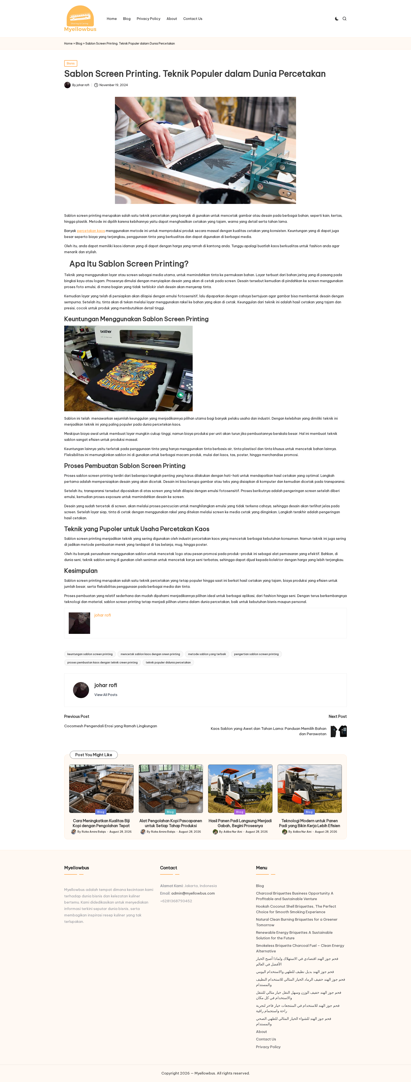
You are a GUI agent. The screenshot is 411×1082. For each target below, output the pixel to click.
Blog (79, 43)
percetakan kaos (91, 231)
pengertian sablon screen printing (256, 654)
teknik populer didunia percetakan (168, 662)
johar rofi (105, 685)
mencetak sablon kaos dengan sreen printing (150, 654)
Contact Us (266, 1039)
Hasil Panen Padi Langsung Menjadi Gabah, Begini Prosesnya (240, 823)
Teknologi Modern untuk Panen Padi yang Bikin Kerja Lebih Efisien (309, 823)
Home (68, 43)
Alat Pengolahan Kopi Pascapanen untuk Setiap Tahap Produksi (170, 823)
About (261, 1031)
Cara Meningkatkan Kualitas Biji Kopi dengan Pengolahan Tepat (101, 823)
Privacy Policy (268, 1047)
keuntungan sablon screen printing (90, 654)
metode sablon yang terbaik (207, 654)
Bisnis (71, 63)
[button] (105, 694)
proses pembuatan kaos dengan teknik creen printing (102, 662)
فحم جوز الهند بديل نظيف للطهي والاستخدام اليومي (295, 971)
